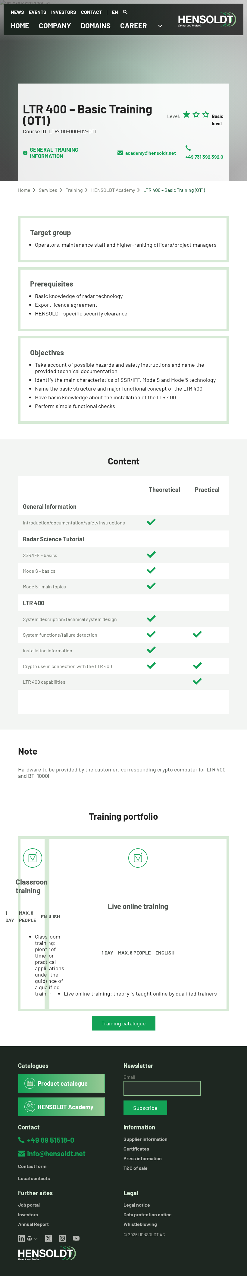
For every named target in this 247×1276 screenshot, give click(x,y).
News (17, 12)
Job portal (29, 1205)
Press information (143, 1158)
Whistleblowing (140, 1224)
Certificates (136, 1148)
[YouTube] (76, 1238)
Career (133, 25)
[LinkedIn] (21, 1238)
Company (55, 25)
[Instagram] (62, 1238)
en (115, 12)
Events (37, 12)
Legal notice (137, 1205)
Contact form (32, 1166)
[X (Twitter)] (48, 1238)
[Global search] (125, 12)
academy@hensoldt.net (150, 153)
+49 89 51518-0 (50, 1139)
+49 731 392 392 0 (204, 157)
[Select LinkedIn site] (32, 1238)
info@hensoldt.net (56, 1153)
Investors (63, 12)
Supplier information (145, 1139)
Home (20, 25)
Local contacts (34, 1178)
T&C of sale (136, 1168)
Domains (96, 25)
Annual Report (33, 1224)
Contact (91, 12)
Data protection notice (148, 1214)
